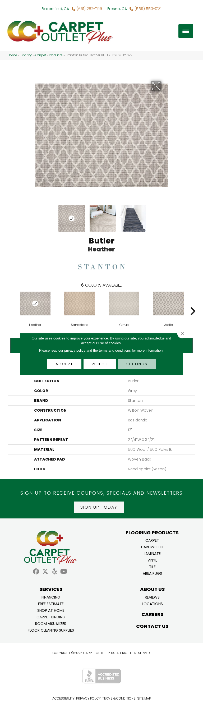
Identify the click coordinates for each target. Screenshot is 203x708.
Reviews (152, 597)
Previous (38, 215)
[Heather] (35, 303)
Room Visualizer (50, 623)
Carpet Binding (50, 616)
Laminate (152, 553)
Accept (64, 364)
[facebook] (36, 571)
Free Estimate (51, 603)
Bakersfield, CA (55, 8)
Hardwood (152, 546)
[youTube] (64, 571)
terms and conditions (115, 350)
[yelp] (54, 571)
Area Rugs (152, 573)
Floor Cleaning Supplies (51, 630)
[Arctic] (168, 303)
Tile (152, 566)
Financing (50, 597)
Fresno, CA (117, 8)
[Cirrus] (124, 303)
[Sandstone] (79, 303)
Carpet (40, 55)
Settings (136, 364)
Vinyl (152, 560)
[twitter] (45, 571)
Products (56, 55)
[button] (99, 507)
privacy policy (74, 350)
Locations (152, 603)
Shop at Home (50, 610)
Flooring (26, 55)
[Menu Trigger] (185, 31)
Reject (100, 364)
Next (165, 215)
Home (12, 55)
